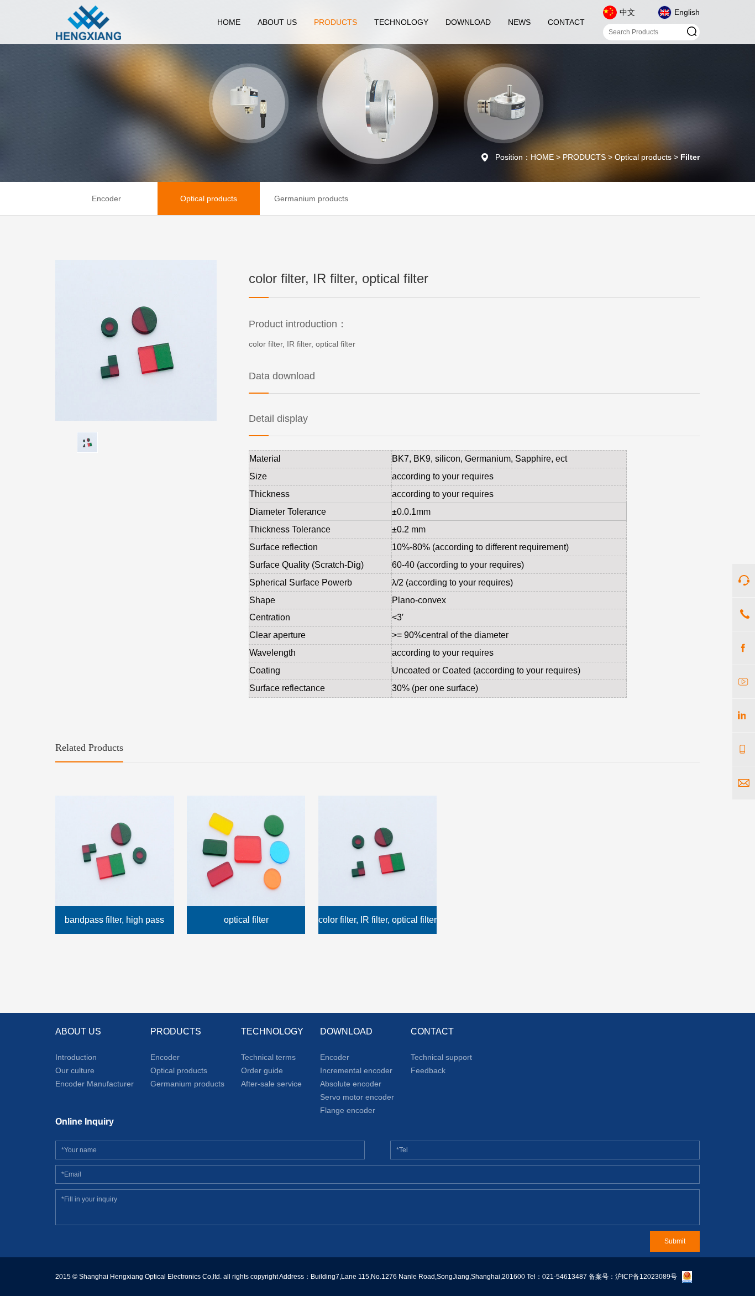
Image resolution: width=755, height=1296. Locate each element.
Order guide (262, 1070)
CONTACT (566, 22)
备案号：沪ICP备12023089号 (633, 1277)
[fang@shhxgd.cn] (743, 782)
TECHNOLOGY (401, 22)
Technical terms (268, 1057)
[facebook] (743, 648)
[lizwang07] (743, 715)
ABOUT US (277, 22)
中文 (627, 12)
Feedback (428, 1070)
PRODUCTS (335, 22)
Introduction (76, 1057)
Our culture (75, 1070)
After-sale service (271, 1083)
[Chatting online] (743, 580)
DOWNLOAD (468, 22)
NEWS (519, 22)
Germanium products (311, 198)
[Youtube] (743, 681)
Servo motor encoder (357, 1097)
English (687, 12)
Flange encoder (347, 1110)
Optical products (208, 198)
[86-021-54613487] (743, 614)
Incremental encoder (356, 1070)
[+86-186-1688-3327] (743, 749)
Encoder (106, 198)
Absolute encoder (350, 1083)
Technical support (441, 1057)
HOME (228, 22)
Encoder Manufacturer (94, 1083)
